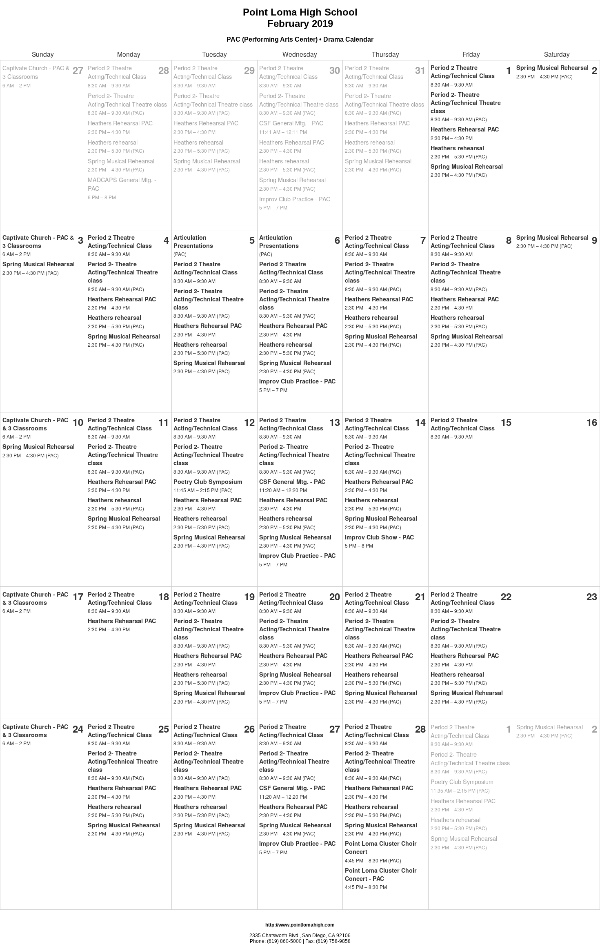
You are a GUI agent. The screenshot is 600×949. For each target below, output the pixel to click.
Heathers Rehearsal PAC (120, 122)
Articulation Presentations (193, 241)
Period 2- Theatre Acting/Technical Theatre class (127, 99)
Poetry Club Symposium (207, 481)
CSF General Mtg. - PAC (291, 122)
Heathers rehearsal (113, 142)
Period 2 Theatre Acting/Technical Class (117, 71)
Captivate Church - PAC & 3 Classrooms (36, 71)
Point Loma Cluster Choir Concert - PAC (381, 874)
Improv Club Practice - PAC (294, 198)
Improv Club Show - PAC (379, 537)
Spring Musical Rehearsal (121, 160)
